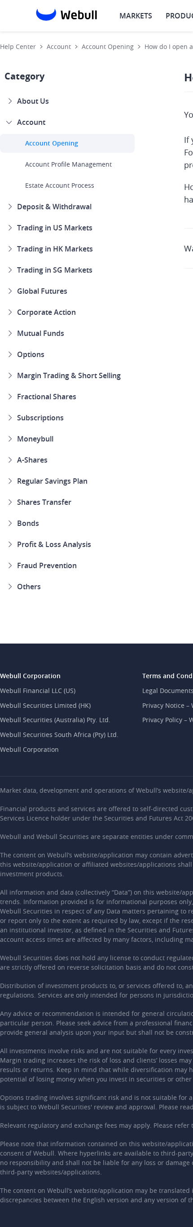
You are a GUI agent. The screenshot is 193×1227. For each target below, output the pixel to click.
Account (59, 46)
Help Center (18, 46)
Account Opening (108, 46)
